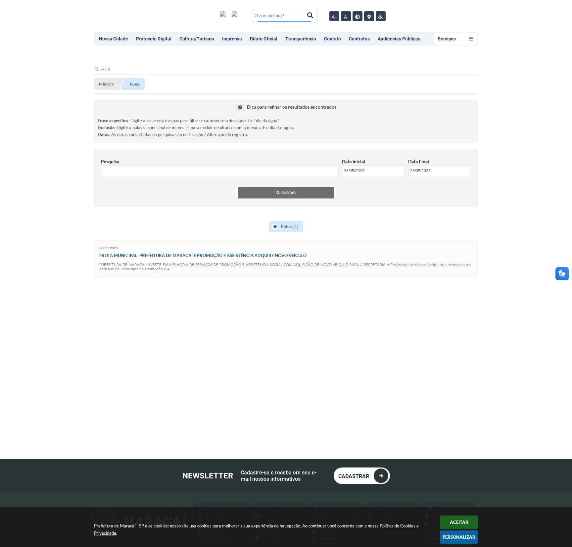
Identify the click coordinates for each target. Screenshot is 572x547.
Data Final (418, 161)
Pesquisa (110, 161)
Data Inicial (353, 161)
